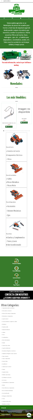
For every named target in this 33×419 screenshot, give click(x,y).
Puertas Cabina (5, 361)
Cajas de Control (5, 318)
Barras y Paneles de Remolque (7, 390)
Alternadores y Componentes (7, 316)
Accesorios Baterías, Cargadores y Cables (9, 321)
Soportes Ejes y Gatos (6, 345)
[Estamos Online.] (29, 415)
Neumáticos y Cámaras (6, 404)
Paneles (3, 342)
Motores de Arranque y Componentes (9, 313)
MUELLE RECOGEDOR (24, 118)
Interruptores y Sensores (7, 310)
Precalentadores (5, 337)
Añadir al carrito (9, 126)
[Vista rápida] (9, 121)
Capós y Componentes (6, 358)
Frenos (3, 398)
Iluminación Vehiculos (6, 329)
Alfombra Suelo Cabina (6, 374)
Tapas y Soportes (5, 356)
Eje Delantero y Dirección (6, 377)
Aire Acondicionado (5, 393)
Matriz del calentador (6, 340)
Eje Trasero (4, 380)
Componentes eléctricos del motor (8, 308)
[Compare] (8, 121)
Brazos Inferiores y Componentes (8, 387)
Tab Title (16, 86)
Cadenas (3, 332)
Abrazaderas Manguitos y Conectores (9, 350)
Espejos (3, 369)
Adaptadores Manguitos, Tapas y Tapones (9, 353)
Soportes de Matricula (6, 348)
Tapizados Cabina (5, 372)
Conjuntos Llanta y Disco (6, 401)
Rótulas (3, 385)
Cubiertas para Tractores (6, 366)
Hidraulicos (4, 324)
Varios (3, 334)
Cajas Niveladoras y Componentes (8, 382)
